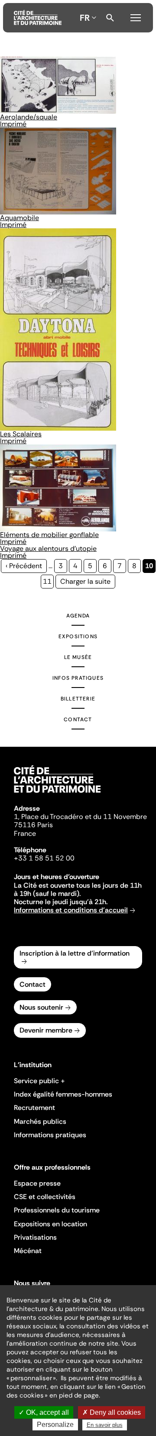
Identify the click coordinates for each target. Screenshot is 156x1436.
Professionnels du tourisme (57, 1210)
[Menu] (135, 16)
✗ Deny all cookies (111, 1412)
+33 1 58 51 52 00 (44, 858)
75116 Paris (33, 824)
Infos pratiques (78, 678)
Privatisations (35, 1237)
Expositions (78, 636)
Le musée (78, 657)
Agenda (78, 615)
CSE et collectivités (44, 1196)
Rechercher (110, 17)
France (25, 833)
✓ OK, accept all (44, 1412)
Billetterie (78, 698)
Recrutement (34, 1107)
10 (150, 567)
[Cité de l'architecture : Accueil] (57, 793)
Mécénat (28, 1250)
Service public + (39, 1080)
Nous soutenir (41, 1007)
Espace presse (37, 1183)
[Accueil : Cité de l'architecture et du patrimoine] (38, 18)
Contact (78, 719)
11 (48, 581)
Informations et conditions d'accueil (71, 910)
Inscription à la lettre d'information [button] (75, 953)
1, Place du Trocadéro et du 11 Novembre (80, 816)
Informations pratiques (50, 1134)
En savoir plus (105, 1425)
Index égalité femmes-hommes (63, 1094)
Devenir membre (46, 1030)
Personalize (55, 1424)
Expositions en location (50, 1223)
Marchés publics (40, 1121)
